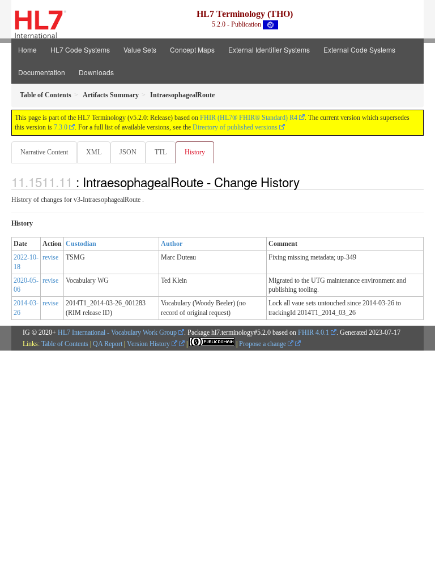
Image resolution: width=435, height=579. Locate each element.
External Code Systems (359, 49)
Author (171, 244)
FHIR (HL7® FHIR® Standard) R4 (248, 118)
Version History (149, 344)
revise (50, 257)
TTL (161, 152)
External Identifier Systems (269, 49)
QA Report (107, 344)
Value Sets (139, 49)
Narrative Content (44, 152)
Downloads (96, 72)
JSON (128, 152)
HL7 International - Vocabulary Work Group (117, 332)
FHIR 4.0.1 (313, 332)
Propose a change (263, 344)
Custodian (81, 244)
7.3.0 (60, 127)
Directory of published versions (235, 127)
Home (27, 49)
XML (93, 152)
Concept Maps (192, 49)
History (195, 152)
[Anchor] (306, 181)
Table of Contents (64, 344)
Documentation (41, 72)
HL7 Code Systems (80, 49)
